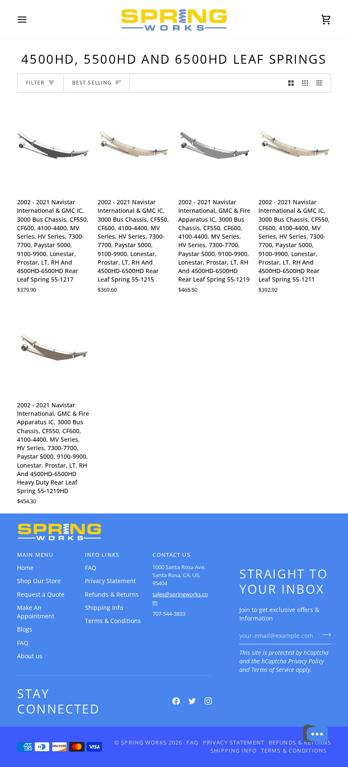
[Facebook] (176, 701)
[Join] (324, 635)
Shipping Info (104, 608)
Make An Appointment (35, 612)
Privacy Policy (306, 661)
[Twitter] (192, 701)
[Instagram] (208, 701)
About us (29, 656)
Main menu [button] (35, 554)
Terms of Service (272, 670)
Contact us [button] (171, 554)
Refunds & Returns (112, 594)
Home (25, 568)
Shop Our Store (39, 581)
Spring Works (144, 742)
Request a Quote (41, 594)
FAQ (22, 643)
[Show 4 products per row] (321, 83)
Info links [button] (102, 554)
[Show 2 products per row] (291, 83)
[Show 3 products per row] (305, 83)
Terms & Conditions (113, 621)
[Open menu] (29, 19)
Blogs (24, 629)
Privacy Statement (110, 581)
